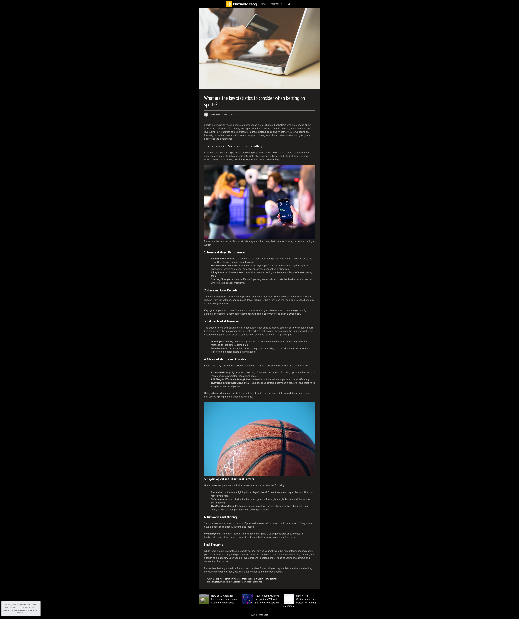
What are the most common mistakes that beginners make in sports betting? (242, 579)
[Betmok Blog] (229, 4)
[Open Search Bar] (289, 4)
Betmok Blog (245, 4)
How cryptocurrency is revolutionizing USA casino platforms (234, 582)
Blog (263, 4)
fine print (19, 607)
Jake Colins (214, 114)
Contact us (276, 4)
